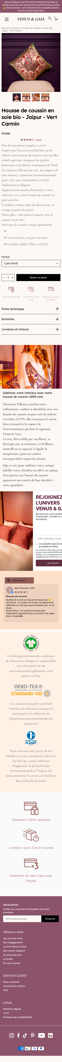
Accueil (5, 28)
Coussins (15, 28)
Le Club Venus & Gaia (14, 946)
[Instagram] (11, 1035)
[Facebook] (18, 1035)
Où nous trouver (12, 963)
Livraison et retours (15, 329)
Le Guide (8, 959)
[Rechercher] (49, 18)
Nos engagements (13, 942)
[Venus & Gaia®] (31, 19)
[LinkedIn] (50, 1035)
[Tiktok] (25, 1035)
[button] (19, 580)
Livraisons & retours (14, 986)
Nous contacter (11, 981)
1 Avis (38, 140)
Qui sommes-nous (13, 938)
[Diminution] (4, 277)
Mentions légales (12, 1008)
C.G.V (6, 1013)
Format (6, 256)
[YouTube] (41, 1035)
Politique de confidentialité (17, 1017)
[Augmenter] (12, 277)
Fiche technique (13, 309)
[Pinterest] (32, 1035)
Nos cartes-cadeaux (14, 950)
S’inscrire (50, 918)
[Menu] (6, 19)
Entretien (8, 319)
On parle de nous (12, 954)
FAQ (5, 990)
